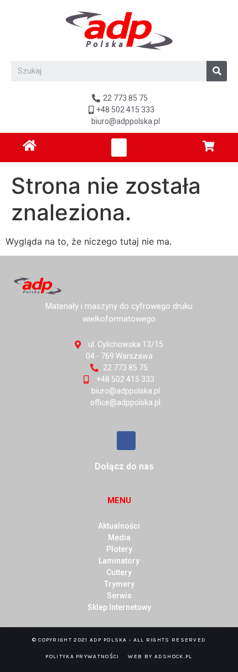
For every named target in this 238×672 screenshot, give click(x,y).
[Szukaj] (216, 71)
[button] (119, 147)
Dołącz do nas (124, 466)
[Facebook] (126, 440)
